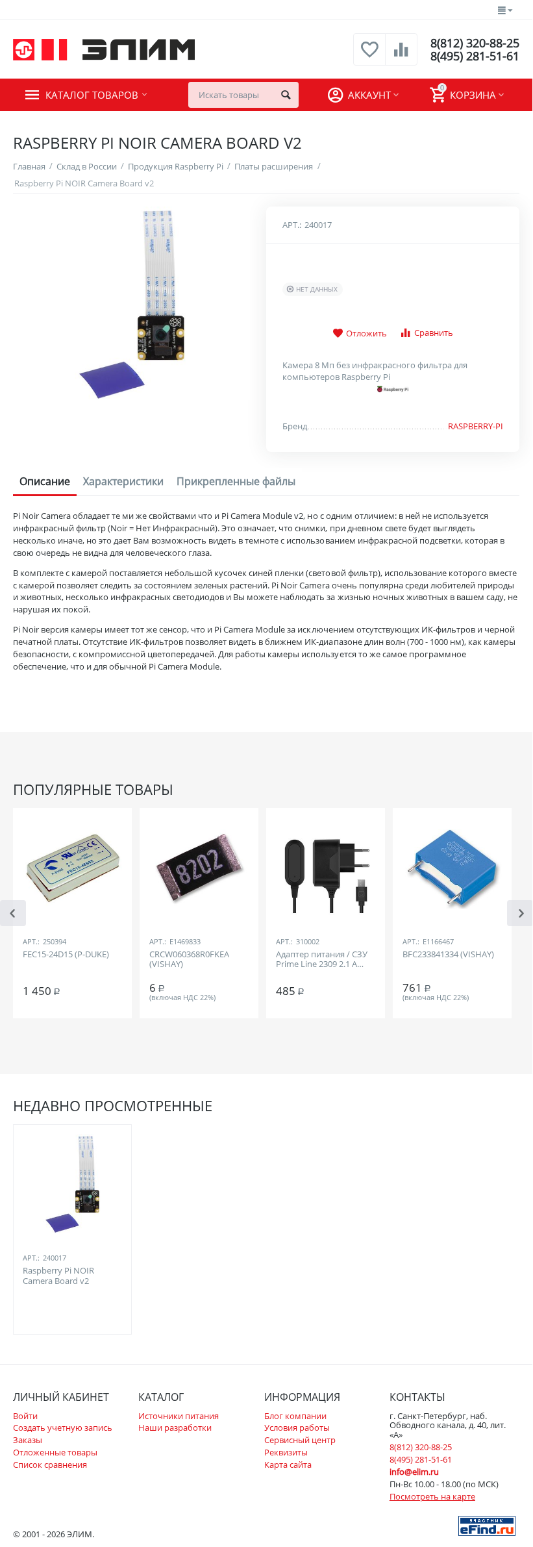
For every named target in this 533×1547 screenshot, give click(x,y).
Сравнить (433, 332)
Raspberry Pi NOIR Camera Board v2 (58, 1276)
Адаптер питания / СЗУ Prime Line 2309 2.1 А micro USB (321, 960)
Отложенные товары (55, 1452)
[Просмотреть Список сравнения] (401, 56)
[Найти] (286, 95)
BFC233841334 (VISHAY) (448, 955)
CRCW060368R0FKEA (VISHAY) (189, 960)
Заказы (27, 1440)
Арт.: (291, 225)
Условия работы (297, 1427)
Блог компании (295, 1416)
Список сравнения (50, 1464)
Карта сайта (288, 1464)
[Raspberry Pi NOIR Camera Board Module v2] (131, 304)
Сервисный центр (300, 1440)
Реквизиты (286, 1452)
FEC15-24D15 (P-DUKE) (66, 955)
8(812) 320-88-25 (474, 42)
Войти (25, 1416)
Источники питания (178, 1416)
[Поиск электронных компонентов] (486, 1525)
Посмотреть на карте (432, 1496)
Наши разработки (175, 1427)
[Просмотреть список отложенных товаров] (369, 56)
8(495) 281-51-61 (474, 55)
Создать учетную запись (62, 1427)
